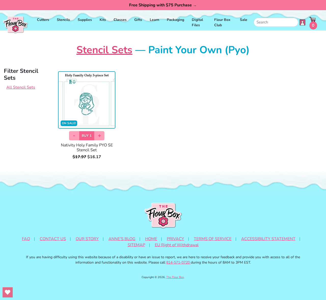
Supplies (85, 19)
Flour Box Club (222, 22)
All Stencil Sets (20, 87)
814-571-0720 (178, 262)
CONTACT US (53, 239)
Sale (243, 19)
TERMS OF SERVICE (213, 239)
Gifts (138, 19)
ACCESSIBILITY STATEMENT (268, 239)
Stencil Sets (104, 50)
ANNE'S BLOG (121, 239)
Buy (87, 135)
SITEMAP (136, 245)
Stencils (63, 19)
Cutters (43, 19)
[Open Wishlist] (8, 292)
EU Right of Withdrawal (177, 245)
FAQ (26, 239)
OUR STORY (87, 239)
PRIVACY (175, 239)
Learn (154, 19)
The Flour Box (175, 277)
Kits (103, 19)
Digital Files (197, 22)
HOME (151, 239)
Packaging (175, 19)
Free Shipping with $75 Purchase (163, 5)
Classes (120, 19)
